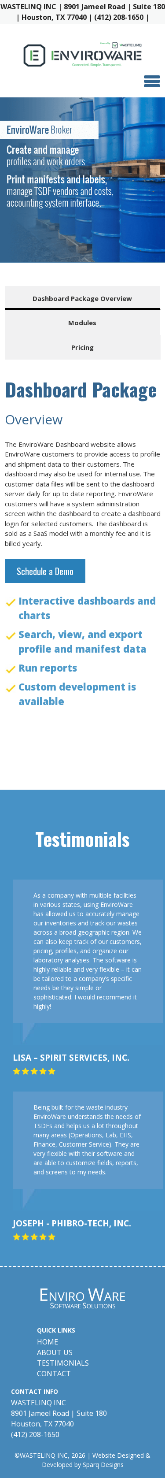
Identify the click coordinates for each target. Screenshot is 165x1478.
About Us (55, 1352)
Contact (54, 1373)
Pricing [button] (82, 347)
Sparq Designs (103, 1464)
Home (47, 1342)
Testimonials (63, 1363)
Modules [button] (82, 322)
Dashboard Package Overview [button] (82, 298)
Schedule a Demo (45, 571)
